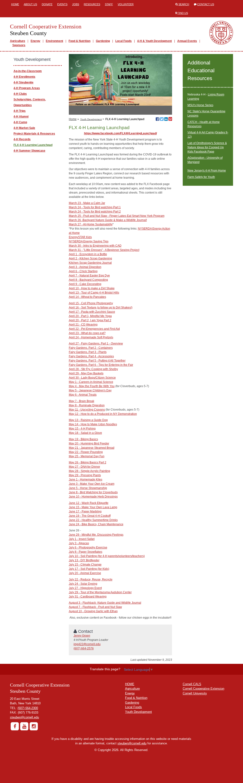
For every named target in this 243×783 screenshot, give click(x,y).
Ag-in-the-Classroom (28, 71)
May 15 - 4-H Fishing (82, 428)
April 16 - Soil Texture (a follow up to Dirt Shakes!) (100, 307)
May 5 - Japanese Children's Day (90, 390)
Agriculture (17, 41)
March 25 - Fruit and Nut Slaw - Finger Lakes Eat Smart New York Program (116, 215)
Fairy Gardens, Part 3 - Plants (88, 352)
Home (15, 4)
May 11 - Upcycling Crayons (87, 409)
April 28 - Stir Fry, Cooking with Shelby (93, 369)
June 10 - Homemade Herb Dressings (93, 496)
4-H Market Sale (24, 128)
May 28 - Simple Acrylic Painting (89, 471)
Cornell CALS (192, 684)
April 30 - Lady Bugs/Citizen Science (92, 377)
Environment (54, 41)
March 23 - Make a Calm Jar (87, 203)
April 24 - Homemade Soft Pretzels (91, 337)
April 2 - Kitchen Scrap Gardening (90, 258)
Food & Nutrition (79, 41)
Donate (47, 4)
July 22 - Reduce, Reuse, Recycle (90, 579)
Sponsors (18, 45)
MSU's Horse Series (200, 105)
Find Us (183, 13)
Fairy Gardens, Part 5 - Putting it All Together (97, 360)
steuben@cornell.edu (24, 717)
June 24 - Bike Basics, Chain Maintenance (96, 524)
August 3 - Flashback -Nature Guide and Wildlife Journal (105, 602)
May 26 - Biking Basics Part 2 (87, 462)
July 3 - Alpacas (79, 543)
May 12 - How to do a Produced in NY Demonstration (103, 414)
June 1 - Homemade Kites (85, 479)
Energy (35, 41)
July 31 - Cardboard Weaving (88, 596)
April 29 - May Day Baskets (86, 373)
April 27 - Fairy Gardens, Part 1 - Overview (96, 343)
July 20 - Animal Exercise (85, 573)
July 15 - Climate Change (85, 564)
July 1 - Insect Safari (82, 539)
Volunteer (126, 4)
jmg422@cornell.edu (87, 644)
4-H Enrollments (24, 76)
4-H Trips (20, 111)
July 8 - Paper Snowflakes (85, 551)
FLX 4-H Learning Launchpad (33, 145)
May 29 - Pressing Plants (85, 475)
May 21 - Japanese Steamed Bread (91, 447)
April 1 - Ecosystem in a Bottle (88, 254)
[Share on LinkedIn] (166, 119)
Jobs (75, 4)
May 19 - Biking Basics (83, 439)
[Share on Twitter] (162, 119)
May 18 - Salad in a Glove (85, 432)
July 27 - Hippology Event (85, 588)
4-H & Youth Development (154, 41)
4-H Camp (20, 122)
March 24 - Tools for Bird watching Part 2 (95, 211)
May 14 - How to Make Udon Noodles (93, 424)
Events (62, 4)
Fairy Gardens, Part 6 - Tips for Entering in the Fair (101, 365)
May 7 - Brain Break (81, 401)
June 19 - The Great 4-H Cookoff (90, 515)
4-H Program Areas (27, 88)
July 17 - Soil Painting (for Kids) (89, 568)
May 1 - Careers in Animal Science (91, 382)
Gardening (103, 41)
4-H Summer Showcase (29, 150)
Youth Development (91, 119)
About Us (30, 4)
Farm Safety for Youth (201, 177)
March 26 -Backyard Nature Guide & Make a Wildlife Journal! (108, 220)
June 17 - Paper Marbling (85, 511)
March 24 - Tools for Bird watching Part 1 (95, 207)
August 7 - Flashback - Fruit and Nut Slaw (95, 607)
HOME (129, 684)
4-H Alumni (21, 116)
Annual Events (187, 41)
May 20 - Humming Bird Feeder (89, 443)
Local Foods (123, 41)
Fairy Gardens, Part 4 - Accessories (91, 356)
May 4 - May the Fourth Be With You (92, 386)
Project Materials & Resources (34, 133)
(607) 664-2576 (84, 648)
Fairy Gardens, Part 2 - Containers (91, 347)
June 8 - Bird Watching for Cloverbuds (93, 492)
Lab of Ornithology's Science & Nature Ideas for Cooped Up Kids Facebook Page (207, 147)
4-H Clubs (20, 93)
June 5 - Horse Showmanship (88, 488)
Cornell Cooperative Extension (203, 688)
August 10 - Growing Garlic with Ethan (93, 611)
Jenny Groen (82, 635)
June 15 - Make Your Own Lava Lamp (93, 507)
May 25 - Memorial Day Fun (86, 456)
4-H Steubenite (23, 82)
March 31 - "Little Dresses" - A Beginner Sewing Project (104, 250)
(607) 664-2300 (28, 708)
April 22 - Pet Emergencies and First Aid (94, 328)
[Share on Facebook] (157, 119)
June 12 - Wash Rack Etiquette (88, 503)
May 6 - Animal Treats (83, 394)
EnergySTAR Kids (80, 237)
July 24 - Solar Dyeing (83, 583)
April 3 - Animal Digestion (85, 267)
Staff (109, 4)
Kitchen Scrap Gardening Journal (90, 262)
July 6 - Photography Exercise (88, 547)
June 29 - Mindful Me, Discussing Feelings (96, 534)
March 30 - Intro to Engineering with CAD (95, 245)
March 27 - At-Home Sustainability (90, 224)
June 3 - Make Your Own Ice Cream (91, 483)
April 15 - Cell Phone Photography (91, 303)
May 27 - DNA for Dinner (84, 466)
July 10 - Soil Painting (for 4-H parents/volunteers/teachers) (107, 556)
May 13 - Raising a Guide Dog (88, 420)
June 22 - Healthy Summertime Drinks (93, 520)
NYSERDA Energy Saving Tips (88, 241)
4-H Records (22, 139)
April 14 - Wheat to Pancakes (87, 297)
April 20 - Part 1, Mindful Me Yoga (90, 316)
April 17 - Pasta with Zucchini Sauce (92, 311)
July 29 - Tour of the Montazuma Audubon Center (100, 592)
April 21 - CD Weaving (83, 324)
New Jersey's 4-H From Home (206, 170)
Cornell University (195, 693)
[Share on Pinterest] (170, 119)
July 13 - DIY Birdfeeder (84, 560)
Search (183, 4)
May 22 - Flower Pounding (86, 452)
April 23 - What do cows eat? (87, 333)
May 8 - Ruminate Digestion (87, 405)
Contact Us (205, 4)
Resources (92, 4)
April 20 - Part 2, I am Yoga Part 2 (90, 320)
